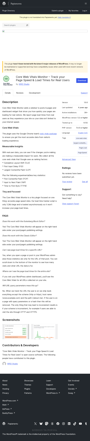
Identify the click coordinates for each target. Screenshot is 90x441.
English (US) (83, 133)
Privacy (5, 393)
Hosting (5, 389)
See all (85, 181)
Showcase (28, 380)
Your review (67, 181)
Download (82, 80)
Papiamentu (13, 424)
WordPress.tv (53, 393)
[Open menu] (86, 3)
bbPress (7, 409)
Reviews (19, 93)
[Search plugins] (27, 25)
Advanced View (69, 159)
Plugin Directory (8, 11)
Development (34, 93)
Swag (71, 393)
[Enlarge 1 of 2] (26, 327)
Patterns (28, 393)
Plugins (27, 389)
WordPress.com (10, 400)
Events (71, 385)
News (4, 385)
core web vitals (81, 138)
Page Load (83, 148)
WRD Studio (24, 84)
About (5, 380)
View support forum (70, 204)
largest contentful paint (80, 143)
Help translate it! (64, 17)
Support (84, 93)
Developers (51, 389)
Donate (72, 389)
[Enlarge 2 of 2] (54, 327)
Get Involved (73, 380)
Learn (48, 380)
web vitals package (48, 133)
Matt (5, 405)
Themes (27, 385)
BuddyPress (8, 413)
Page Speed (82, 152)
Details (8, 93)
